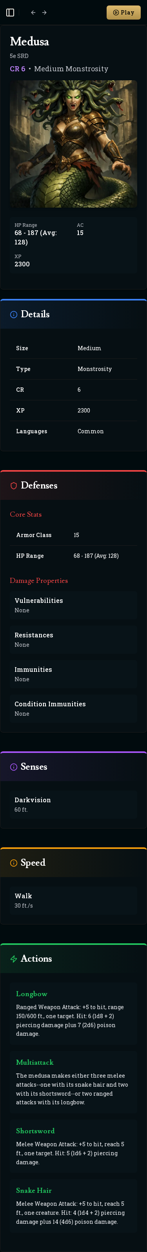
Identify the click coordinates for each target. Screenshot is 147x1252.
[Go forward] (44, 12)
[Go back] (33, 12)
